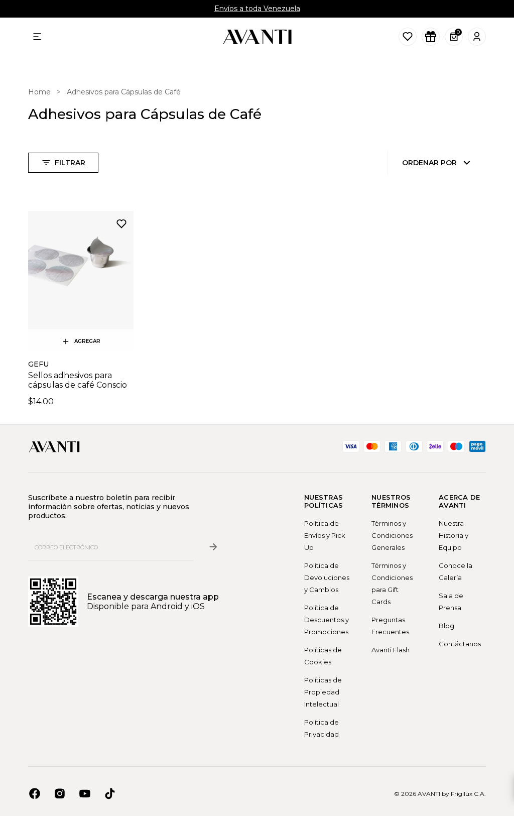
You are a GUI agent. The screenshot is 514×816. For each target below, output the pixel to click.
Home (39, 91)
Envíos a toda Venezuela (257, 8)
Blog (446, 626)
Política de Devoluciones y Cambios (326, 577)
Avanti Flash (390, 650)
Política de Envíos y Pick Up (324, 535)
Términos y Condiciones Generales (392, 535)
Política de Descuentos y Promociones (326, 620)
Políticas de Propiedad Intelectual (323, 692)
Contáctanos (460, 644)
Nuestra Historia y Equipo (453, 535)
